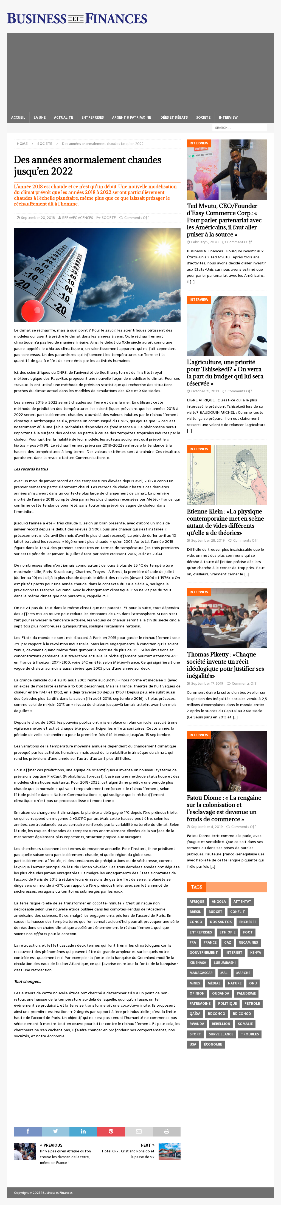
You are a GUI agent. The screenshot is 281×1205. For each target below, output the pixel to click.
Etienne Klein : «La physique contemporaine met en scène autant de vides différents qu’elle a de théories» (225, 522)
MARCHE (243, 973)
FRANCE (210, 942)
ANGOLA (219, 901)
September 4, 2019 (207, 827)
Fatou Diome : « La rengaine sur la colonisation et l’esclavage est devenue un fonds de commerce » (224, 808)
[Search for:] (239, 127)
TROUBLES (250, 1034)
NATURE (234, 983)
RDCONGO (216, 1013)
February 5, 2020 (205, 242)
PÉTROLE (252, 1003)
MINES (195, 983)
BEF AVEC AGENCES (77, 218)
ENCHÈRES (247, 922)
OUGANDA (220, 993)
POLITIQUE (227, 1003)
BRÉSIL (195, 912)
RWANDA (197, 1024)
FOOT (248, 932)
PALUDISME (246, 993)
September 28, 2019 (208, 540)
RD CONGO (242, 1013)
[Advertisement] (140, 71)
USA (193, 1044)
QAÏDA (195, 1013)
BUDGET (216, 912)
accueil (18, 117)
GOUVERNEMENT (204, 952)
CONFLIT (237, 912)
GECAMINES (248, 942)
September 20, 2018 (38, 218)
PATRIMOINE (200, 1003)
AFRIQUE (197, 901)
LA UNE (40, 117)
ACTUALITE (63, 117)
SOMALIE (245, 1024)
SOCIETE (203, 117)
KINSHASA (198, 963)
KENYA (255, 952)
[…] (192, 282)
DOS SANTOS (221, 922)
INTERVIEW (228, 117)
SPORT (195, 1034)
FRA (193, 942)
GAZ (227, 942)
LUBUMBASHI (225, 963)
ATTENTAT (242, 901)
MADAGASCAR (201, 973)
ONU (253, 983)
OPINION (197, 993)
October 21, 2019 (205, 391)
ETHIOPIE (227, 932)
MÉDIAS (214, 983)
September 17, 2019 (207, 683)
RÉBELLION (221, 1024)
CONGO (196, 922)
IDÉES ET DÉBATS (173, 117)
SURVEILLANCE (221, 1034)
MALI (224, 973)
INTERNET (234, 952)
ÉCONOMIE (213, 1044)
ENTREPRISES (93, 117)
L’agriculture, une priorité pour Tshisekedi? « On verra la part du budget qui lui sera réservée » (225, 372)
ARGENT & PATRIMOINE (131, 117)
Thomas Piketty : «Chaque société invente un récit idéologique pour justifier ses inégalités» (225, 665)
